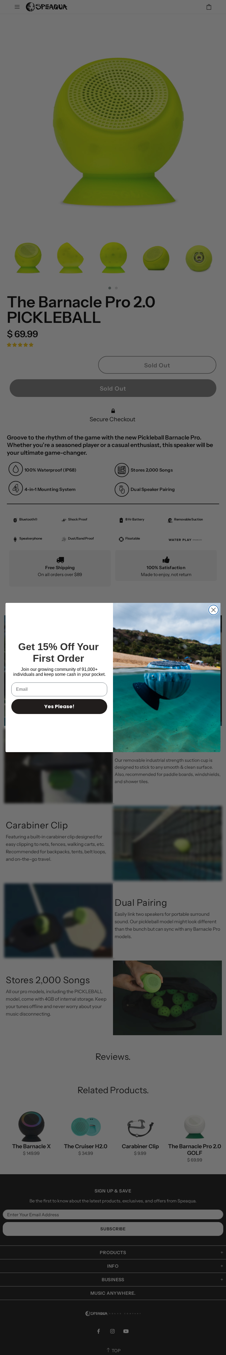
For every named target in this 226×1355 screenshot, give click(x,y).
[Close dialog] (213, 610)
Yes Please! (59, 706)
